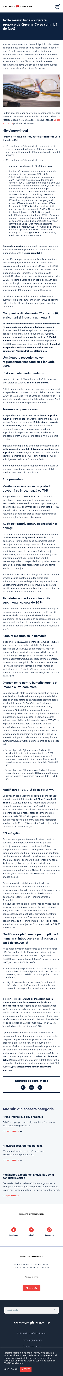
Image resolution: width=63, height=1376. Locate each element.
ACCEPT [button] (26, 1369)
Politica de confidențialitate (31, 1334)
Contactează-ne (31, 1347)
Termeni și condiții (32, 1340)
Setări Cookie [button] (11, 1369)
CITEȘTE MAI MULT (11, 1131)
